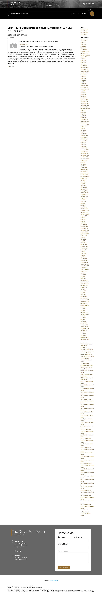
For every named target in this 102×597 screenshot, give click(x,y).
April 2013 (83, 278)
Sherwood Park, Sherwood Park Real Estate (85, 360)
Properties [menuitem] (38, 2)
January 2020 (84, 151)
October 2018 (84, 175)
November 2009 (84, 328)
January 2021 (83, 137)
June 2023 (83, 92)
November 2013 (84, 266)
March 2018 (83, 187)
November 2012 (84, 284)
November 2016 (84, 210)
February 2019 (84, 169)
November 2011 (84, 301)
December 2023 (84, 89)
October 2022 (84, 107)
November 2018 (84, 173)
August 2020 (83, 141)
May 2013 (82, 276)
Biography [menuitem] (49, 5)
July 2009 (83, 332)
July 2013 (82, 273)
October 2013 (84, 268)
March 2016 (83, 225)
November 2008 (84, 339)
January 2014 (84, 262)
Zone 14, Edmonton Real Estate (19, 35)
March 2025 (83, 66)
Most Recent (83, 39)
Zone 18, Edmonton (85, 438)
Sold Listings (83, 34)
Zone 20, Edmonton (85, 447)
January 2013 (83, 280)
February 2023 (84, 100)
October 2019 (84, 157)
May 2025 (83, 62)
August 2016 (83, 216)
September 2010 (84, 314)
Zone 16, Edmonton (85, 429)
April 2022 (83, 116)
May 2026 (83, 46)
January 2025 (84, 69)
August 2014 (83, 250)
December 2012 (84, 282)
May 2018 (82, 184)
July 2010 (82, 316)
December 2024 (84, 71)
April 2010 (83, 321)
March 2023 (83, 98)
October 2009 (84, 330)
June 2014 (83, 253)
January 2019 (83, 171)
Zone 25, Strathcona (86, 463)
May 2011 (82, 310)
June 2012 (83, 291)
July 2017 (82, 200)
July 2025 (83, 59)
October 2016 (84, 212)
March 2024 (83, 84)
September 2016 (84, 214)
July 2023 (82, 91)
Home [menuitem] (31, 2)
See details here (24, 44)
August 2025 (83, 57)
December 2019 (84, 153)
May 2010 (82, 319)
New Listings (83, 31)
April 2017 (83, 205)
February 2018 (84, 189)
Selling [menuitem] (53, 2)
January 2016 (84, 228)
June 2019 (83, 164)
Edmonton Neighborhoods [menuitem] (66, 2)
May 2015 (82, 241)
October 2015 (84, 232)
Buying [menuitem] (46, 2)
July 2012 (82, 289)
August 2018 (83, 178)
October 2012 (84, 285)
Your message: (63, 551)
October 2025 (84, 53)
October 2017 (84, 196)
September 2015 (84, 234)
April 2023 (83, 96)
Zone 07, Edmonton (85, 399)
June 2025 (83, 60)
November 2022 (84, 105)
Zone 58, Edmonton (85, 504)
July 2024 (83, 76)
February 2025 (84, 67)
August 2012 (83, 287)
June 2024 (83, 78)
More (56, 5)
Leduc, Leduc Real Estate (87, 351)
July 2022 (82, 110)
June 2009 (83, 334)
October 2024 (84, 73)
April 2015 (83, 243)
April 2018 (83, 185)
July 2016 (82, 217)
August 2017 (83, 198)
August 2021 (83, 126)
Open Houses (84, 32)
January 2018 (84, 191)
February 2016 (84, 226)
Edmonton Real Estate (86, 349)
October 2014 (84, 248)
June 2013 (83, 275)
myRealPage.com (54, 580)
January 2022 (84, 119)
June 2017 (83, 201)
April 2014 (83, 257)
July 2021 (82, 128)
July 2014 (82, 251)
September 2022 (85, 109)
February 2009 (84, 337)
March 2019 (83, 167)
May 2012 (82, 293)
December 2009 (84, 327)
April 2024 (83, 82)
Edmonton (83, 347)
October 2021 (84, 123)
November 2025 (84, 51)
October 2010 (84, 312)
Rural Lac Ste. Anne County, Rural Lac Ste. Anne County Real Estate (87, 354)
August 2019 (83, 160)
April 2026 (83, 48)
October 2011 (83, 303)
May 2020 (83, 146)
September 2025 (85, 55)
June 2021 (83, 130)
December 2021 (84, 121)
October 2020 (84, 139)
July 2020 (83, 142)
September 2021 (84, 125)
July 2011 (82, 307)
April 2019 (83, 166)
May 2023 (83, 94)
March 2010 (83, 323)
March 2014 (83, 259)
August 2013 (83, 271)
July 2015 (82, 237)
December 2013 (84, 264)
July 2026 (83, 42)
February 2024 (84, 85)
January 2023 (84, 101)
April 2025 (83, 64)
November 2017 (84, 194)
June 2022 (83, 112)
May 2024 (83, 80)
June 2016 (83, 219)
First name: (61, 537)
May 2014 (82, 255)
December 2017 (84, 192)
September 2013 (84, 269)
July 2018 (82, 180)
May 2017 (82, 203)
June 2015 (83, 239)
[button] (15, 551)
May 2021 (82, 132)
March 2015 (83, 244)
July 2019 (82, 162)
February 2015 (84, 246)
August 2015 (83, 235)
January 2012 (83, 298)
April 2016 (83, 223)
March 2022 (83, 117)
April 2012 (83, 294)
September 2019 (84, 159)
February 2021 (84, 135)
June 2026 (83, 44)
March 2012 (83, 296)
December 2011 (84, 300)
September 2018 (84, 176)
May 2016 (82, 221)
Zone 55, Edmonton (85, 495)
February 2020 (84, 150)
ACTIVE (88, 9)
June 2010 (83, 318)
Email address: (63, 544)
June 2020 (83, 144)
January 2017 (84, 209)
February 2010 (84, 325)
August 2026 (83, 41)
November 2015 (84, 230)
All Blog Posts (84, 29)
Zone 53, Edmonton (85, 490)
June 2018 (83, 182)
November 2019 (84, 155)
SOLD (93, 9)
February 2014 (84, 260)
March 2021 (83, 134)
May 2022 (83, 114)
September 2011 (84, 305)
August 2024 (83, 75)
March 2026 (83, 50)
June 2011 (82, 309)
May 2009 (83, 335)
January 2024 (84, 87)
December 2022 (84, 103)
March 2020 (83, 148)
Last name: (78, 537)
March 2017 (83, 207)
